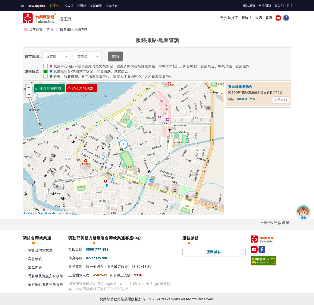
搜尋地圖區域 (50, 88)
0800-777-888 (97, 249)
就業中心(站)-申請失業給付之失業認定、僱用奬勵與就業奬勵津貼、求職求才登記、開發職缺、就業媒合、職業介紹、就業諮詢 (151, 66)
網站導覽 (249, 6)
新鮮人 (246, 17)
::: (22, 6)
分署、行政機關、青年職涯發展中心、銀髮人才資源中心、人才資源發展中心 (113, 76)
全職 (259, 17)
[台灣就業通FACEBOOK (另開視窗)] (285, 17)
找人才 (68, 6)
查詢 (115, 56)
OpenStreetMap (47, 213)
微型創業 (96, 6)
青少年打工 (229, 17)
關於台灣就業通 (40, 250)
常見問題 (265, 6)
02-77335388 (96, 258)
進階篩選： (34, 71)
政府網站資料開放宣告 (45, 284)
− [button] (28, 94)
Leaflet (28, 213)
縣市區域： (34, 56)
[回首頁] (262, 239)
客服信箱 (35, 258)
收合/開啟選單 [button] (276, 222)
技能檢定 (111, 6)
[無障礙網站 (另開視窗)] (263, 260)
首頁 (50, 29)
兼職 (269, 17)
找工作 (54, 6)
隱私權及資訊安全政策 (45, 276)
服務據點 (214, 251)
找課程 (81, 6)
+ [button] (28, 88)
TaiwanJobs (36, 6)
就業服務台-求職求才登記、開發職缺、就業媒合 (90, 71)
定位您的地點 (83, 88)
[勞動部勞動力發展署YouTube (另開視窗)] (277, 17)
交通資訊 (280, 100)
